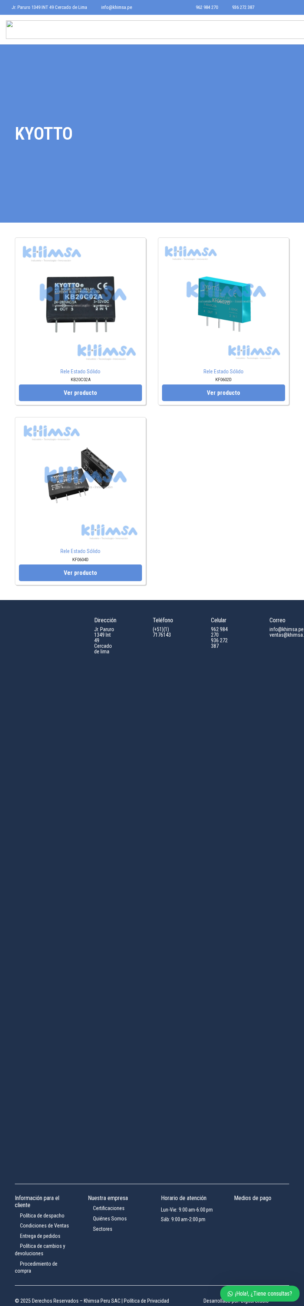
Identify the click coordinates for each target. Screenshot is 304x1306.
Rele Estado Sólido (80, 371)
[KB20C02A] (80, 246)
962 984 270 (219, 632)
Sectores (102, 1229)
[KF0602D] (223, 246)
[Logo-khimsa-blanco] (35, 895)
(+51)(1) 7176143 (162, 632)
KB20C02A (80, 379)
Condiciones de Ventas (44, 1226)
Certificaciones (108, 1208)
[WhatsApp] (292, 7)
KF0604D (80, 559)
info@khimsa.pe (287, 629)
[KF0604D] (80, 425)
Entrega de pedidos (39, 1236)
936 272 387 (219, 643)
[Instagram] (280, 7)
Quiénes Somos (109, 1219)
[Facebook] (268, 7)
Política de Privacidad (146, 1301)
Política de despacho (42, 1216)
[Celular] (200, 624)
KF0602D (223, 379)
